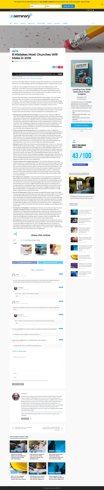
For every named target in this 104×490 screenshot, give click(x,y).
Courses (64, 23)
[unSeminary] (21, 16)
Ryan (17, 301)
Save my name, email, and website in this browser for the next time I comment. (31, 380)
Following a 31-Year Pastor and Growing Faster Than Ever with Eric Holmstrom (37, 478)
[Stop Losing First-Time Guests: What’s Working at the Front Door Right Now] (56, 468)
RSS (18, 78)
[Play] (14, 74)
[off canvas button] (11, 23)
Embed (41, 76)
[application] (37, 74)
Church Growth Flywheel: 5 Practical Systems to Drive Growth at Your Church (40, 412)
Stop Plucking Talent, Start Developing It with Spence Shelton (85, 239)
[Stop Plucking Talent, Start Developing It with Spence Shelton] (74, 239)
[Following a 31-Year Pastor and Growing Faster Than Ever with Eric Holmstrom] (37, 468)
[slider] (60, 74)
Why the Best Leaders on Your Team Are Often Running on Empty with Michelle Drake (37, 457)
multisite (13, 471)
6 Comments (31, 61)
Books (49, 23)
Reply (61, 287)
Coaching (57, 23)
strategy (15, 51)
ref (25, 90)
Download (36, 76)
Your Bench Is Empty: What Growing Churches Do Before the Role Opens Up (85, 212)
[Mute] (57, 74)
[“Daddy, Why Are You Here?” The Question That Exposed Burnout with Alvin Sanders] (74, 265)
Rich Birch (16, 61)
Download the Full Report (81, 125)
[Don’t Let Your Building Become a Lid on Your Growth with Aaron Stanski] (18, 468)
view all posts (25, 418)
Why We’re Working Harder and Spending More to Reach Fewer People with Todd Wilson (18, 457)
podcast (13, 450)
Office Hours (41, 23)
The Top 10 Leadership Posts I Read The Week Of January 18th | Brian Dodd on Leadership (34, 329)
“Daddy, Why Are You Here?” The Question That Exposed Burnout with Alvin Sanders (85, 265)
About (16, 23)
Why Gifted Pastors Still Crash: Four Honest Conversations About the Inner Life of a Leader (56, 457)
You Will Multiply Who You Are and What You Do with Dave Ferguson (85, 273)
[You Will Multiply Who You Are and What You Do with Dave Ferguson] (74, 274)
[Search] (93, 23)
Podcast (23, 23)
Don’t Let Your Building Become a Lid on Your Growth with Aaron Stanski (18, 478)
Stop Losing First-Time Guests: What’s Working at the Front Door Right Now (56, 478)
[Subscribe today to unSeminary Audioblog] (31, 78)
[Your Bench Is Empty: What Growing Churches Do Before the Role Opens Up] (74, 212)
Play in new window (28, 76)
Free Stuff (31, 23)
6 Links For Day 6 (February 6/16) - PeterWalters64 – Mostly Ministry (29, 340)
